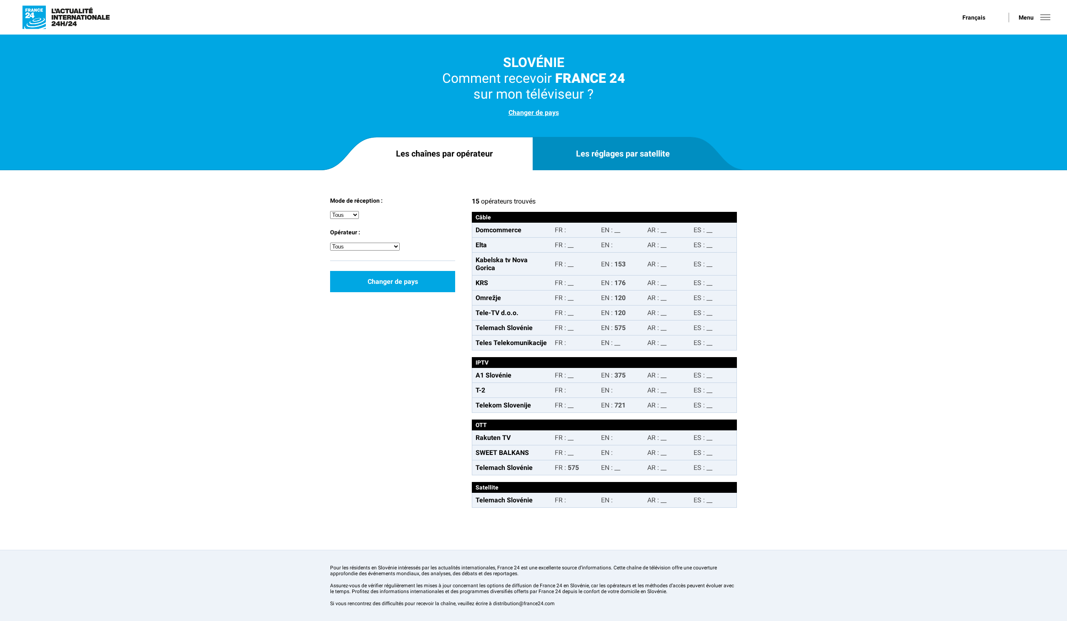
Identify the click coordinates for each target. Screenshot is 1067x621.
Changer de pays (533, 113)
